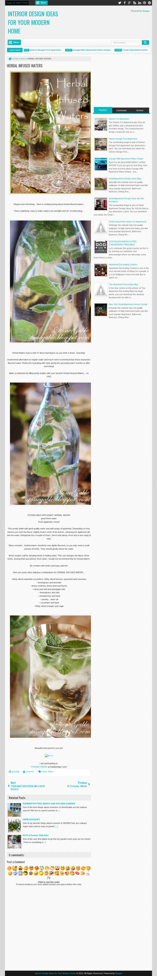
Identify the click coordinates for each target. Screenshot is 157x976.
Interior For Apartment (119, 119)
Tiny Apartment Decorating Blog (123, 284)
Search (145, 42)
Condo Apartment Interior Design (127, 50)
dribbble (144, 3)
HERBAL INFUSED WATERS (25, 66)
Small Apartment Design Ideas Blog (125, 178)
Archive (139, 110)
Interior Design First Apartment (33, 50)
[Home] (10, 59)
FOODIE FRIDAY (39, 767)
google (129, 3)
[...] (58, 810)
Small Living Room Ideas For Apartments (127, 221)
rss (134, 3)
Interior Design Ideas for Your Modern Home (33, 22)
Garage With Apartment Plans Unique (80, 50)
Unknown (30, 771)
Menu (43, 3)
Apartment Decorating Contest (123, 264)
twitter (119, 3)
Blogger (146, 11)
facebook (124, 3)
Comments (121, 110)
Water (50, 771)
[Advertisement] (121, 80)
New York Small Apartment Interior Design (128, 304)
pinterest (149, 3)
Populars (103, 110)
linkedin (139, 3)
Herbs (44, 771)
